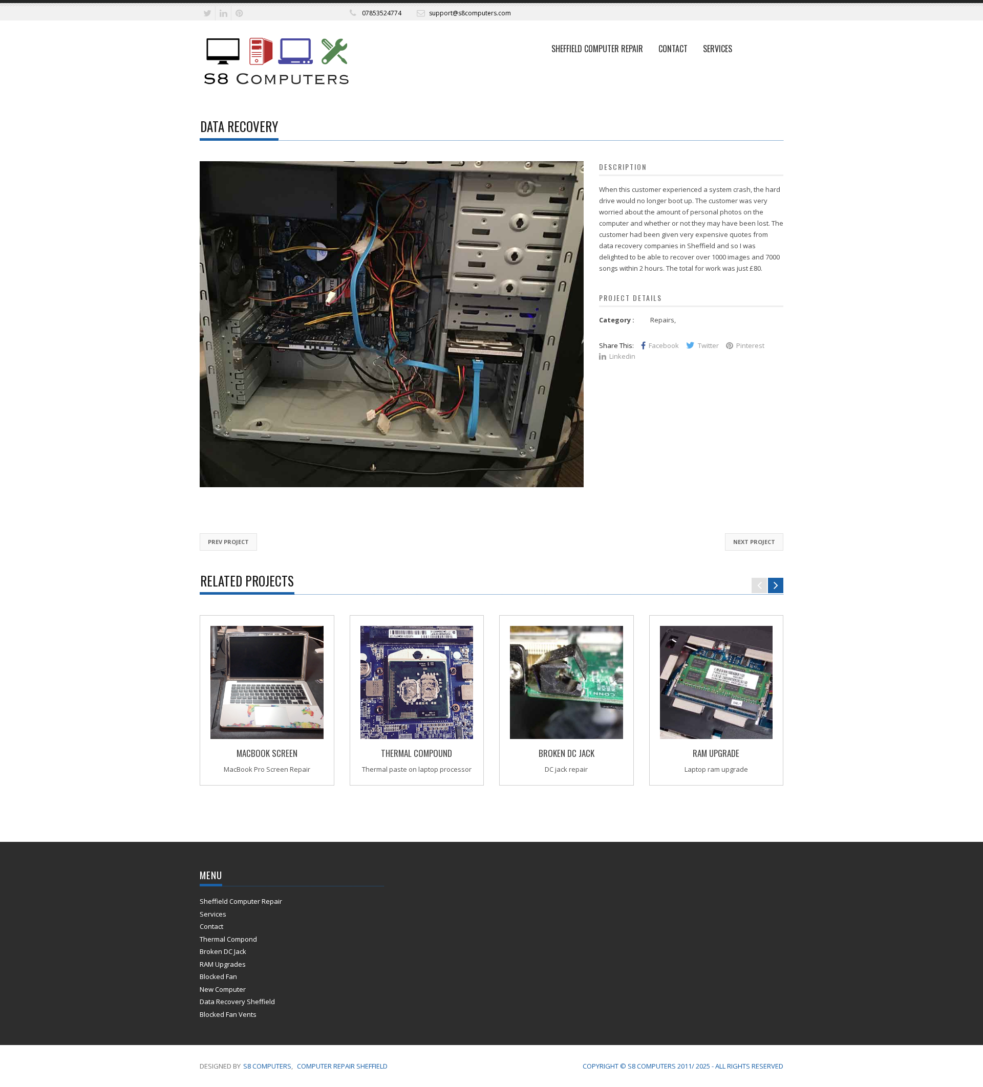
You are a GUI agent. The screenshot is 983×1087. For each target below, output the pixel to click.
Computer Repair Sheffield (342, 1066)
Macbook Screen (267, 753)
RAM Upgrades (223, 964)
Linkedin (622, 356)
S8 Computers (267, 1066)
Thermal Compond (228, 939)
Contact (673, 48)
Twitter (708, 345)
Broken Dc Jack (566, 753)
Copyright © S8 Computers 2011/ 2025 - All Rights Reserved (683, 1066)
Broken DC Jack (223, 951)
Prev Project (228, 542)
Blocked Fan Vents (228, 1014)
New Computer (223, 989)
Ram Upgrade (716, 753)
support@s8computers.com (470, 13)
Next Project (754, 542)
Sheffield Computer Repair (597, 48)
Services (717, 48)
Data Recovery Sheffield (237, 1001)
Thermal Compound (416, 753)
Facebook (664, 345)
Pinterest (750, 345)
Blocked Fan (218, 976)
